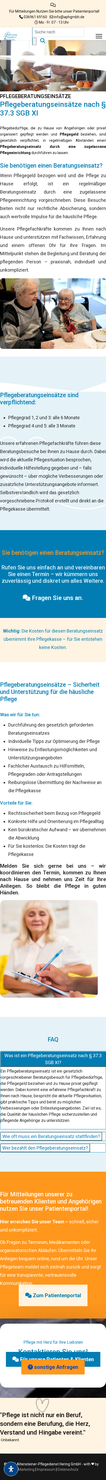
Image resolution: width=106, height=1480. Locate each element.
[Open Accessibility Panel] (11, 1469)
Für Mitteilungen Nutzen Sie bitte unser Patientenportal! (54, 11)
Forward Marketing (19, 1469)
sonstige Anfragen (55, 1367)
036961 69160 (35, 17)
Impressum (46, 1469)
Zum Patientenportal (56, 1295)
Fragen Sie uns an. (56, 597)
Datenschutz (68, 1469)
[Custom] (53, 5)
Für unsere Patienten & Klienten (56, 1359)
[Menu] (99, 36)
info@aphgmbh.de (69, 17)
